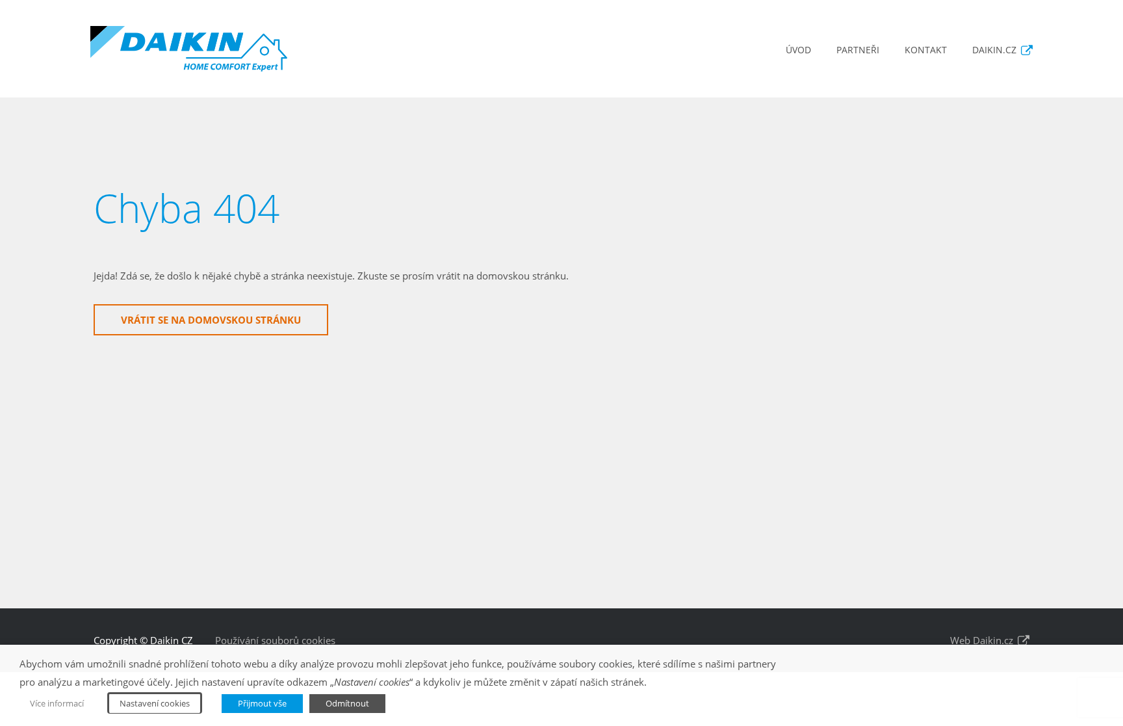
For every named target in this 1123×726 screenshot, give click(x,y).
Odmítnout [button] (347, 703)
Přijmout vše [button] (262, 703)
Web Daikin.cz (981, 640)
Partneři (857, 50)
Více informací (57, 703)
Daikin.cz (994, 50)
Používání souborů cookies (275, 640)
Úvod (798, 50)
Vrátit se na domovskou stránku (211, 319)
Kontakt (926, 50)
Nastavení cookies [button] (155, 703)
